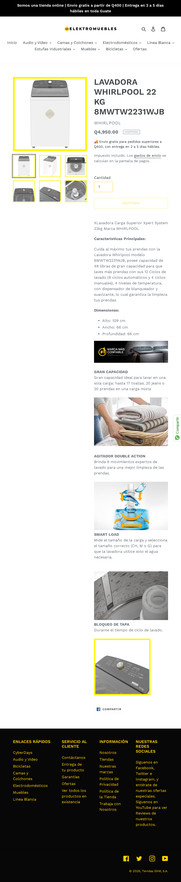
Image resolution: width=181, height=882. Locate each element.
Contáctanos (73, 757)
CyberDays (22, 752)
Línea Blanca (24, 799)
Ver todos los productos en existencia (74, 796)
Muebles (20, 792)
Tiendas (106, 759)
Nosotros (107, 752)
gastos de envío (147, 155)
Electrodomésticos (30, 785)
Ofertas (68, 783)
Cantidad (102, 177)
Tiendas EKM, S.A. (155, 871)
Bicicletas (21, 766)
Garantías (70, 777)
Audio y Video (25, 759)
